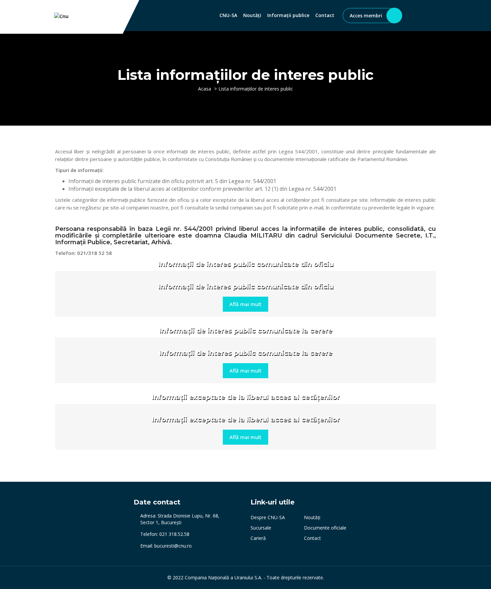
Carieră (258, 538)
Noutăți (252, 15)
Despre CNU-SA (268, 517)
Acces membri (366, 15)
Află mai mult (245, 304)
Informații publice (288, 15)
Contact (324, 15)
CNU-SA (228, 15)
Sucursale (261, 528)
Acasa (204, 89)
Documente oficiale (325, 528)
